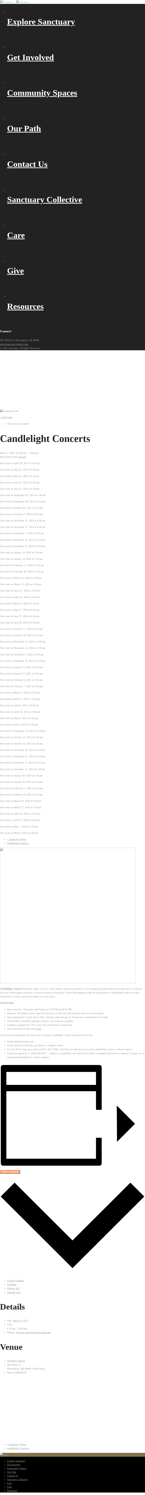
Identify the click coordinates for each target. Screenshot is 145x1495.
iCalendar (12, 1284)
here (19, 992)
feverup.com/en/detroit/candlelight (33, 1332)
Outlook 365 (13, 1288)
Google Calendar (15, 1280)
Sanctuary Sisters (16, 839)
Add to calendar (10, 1171)
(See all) (22, 457)
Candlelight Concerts (18, 843)
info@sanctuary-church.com (14, 344)
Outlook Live (14, 1292)
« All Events (6, 417)
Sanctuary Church (16, 1360)
